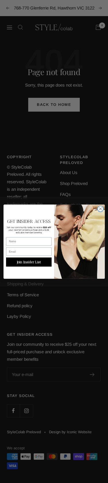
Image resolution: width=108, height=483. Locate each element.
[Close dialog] (100, 209)
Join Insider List (29, 262)
